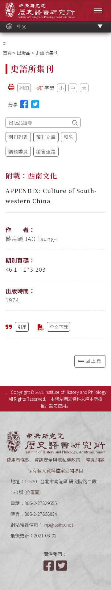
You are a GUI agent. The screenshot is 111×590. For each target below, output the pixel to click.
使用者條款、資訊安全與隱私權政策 (43, 459)
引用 (22, 327)
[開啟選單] (97, 10)
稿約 (69, 137)
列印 (24, 88)
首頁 (7, 53)
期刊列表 (18, 137)
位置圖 (32, 492)
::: (4, 42)
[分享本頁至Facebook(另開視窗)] (24, 104)
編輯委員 (18, 151)
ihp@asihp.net (58, 524)
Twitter (62, 565)
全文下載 (59, 327)
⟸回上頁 (90, 360)
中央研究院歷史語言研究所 (40, 10)
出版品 (24, 53)
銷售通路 (46, 151)
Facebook (49, 565)
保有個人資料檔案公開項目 (55, 470)
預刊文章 (46, 137)
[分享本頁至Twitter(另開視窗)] (35, 104)
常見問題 (95, 459)
